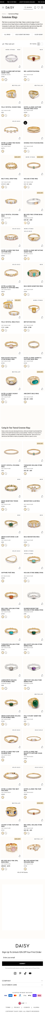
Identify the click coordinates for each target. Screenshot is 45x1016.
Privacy (17, 1007)
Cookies (27, 1007)
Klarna (36, 1007)
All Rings (7, 34)
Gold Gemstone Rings (22, 34)
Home (4, 14)
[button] (42, 7)
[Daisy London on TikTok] (25, 973)
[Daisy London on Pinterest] (20, 973)
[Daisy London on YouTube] (30, 973)
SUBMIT (22, 963)
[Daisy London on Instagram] (15, 973)
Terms (8, 1007)
